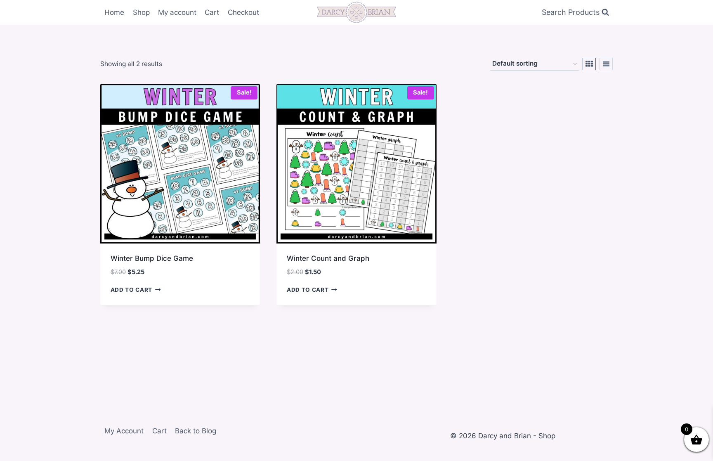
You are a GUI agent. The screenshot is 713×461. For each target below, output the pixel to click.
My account (177, 12)
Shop (141, 12)
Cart (212, 12)
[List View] (606, 64)
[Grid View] (589, 64)
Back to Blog (195, 431)
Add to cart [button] (131, 289)
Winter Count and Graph (328, 258)
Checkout (243, 12)
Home (114, 12)
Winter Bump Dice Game (152, 258)
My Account (124, 431)
